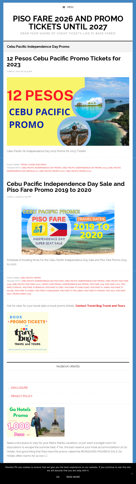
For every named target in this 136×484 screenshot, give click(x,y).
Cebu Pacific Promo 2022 (52, 171)
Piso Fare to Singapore (47, 291)
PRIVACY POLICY (22, 396)
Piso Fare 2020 (112, 284)
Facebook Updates (68, 366)
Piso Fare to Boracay (33, 287)
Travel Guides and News (33, 164)
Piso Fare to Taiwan (94, 291)
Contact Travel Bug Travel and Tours (100, 305)
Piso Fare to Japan (100, 287)
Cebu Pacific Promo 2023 (78, 171)
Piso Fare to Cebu (54, 287)
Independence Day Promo (76, 284)
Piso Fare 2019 (97, 284)
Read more (73, 476)
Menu (70, 7)
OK (58, 476)
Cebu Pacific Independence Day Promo (41, 168)
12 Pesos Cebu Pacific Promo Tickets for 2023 (64, 61)
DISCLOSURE (19, 387)
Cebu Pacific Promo (30, 278)
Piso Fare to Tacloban (71, 291)
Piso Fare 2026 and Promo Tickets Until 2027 (68, 22)
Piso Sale (110, 291)
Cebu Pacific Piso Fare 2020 (26, 284)
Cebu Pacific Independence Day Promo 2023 (84, 168)
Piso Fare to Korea (24, 291)
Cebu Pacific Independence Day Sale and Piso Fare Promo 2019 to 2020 (66, 186)
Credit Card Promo (51, 284)
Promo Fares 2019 (22, 294)
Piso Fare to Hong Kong (77, 287)
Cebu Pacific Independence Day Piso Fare (42, 281)
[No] (132, 473)
